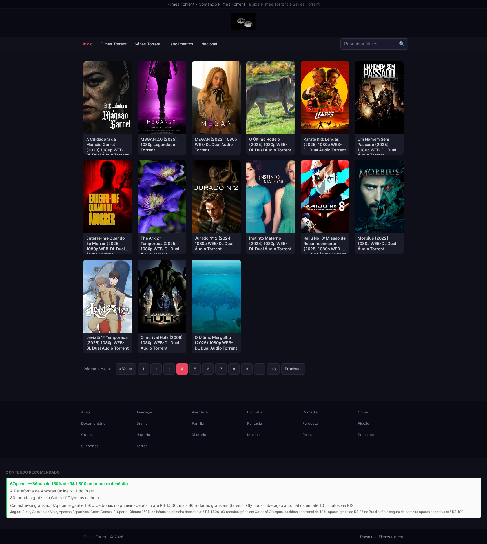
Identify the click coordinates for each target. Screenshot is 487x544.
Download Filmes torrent (382, 536)
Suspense (90, 446)
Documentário (93, 423)
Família (198, 423)
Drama (141, 423)
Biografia (254, 412)
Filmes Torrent (113, 43)
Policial (308, 434)
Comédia (310, 412)
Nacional (209, 43)
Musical (253, 434)
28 (273, 368)
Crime (363, 412)
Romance (366, 434)
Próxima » (293, 368)
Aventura (200, 412)
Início (87, 43)
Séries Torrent (147, 43)
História (143, 434)
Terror (141, 446)
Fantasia (254, 423)
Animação (144, 412)
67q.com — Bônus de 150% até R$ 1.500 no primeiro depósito (69, 483)
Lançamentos (180, 43)
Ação (85, 412)
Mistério (199, 434)
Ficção (363, 423)
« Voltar (125, 368)
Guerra (87, 434)
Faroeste (310, 423)
